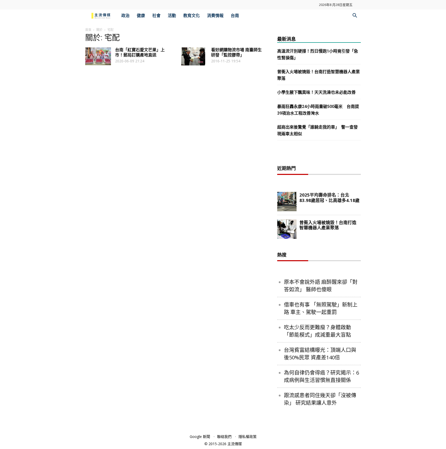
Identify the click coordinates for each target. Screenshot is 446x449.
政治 (125, 15)
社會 (156, 15)
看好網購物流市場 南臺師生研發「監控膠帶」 (236, 52)
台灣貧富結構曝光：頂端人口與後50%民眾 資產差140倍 (320, 353)
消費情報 (215, 15)
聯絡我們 (224, 436)
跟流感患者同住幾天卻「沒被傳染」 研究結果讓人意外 (320, 399)
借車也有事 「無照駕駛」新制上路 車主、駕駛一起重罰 (320, 308)
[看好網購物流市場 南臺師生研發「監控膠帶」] (193, 56)
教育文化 (191, 15)
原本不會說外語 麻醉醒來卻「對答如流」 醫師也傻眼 (320, 285)
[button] (354, 16)
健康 (141, 15)
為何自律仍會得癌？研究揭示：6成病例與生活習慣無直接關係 (321, 376)
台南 (235, 15)
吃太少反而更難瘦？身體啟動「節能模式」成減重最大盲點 (317, 331)
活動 (172, 15)
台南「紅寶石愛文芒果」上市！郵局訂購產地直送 (140, 52)
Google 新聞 (200, 436)
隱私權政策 (247, 436)
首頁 (88, 30)
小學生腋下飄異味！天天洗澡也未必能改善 (316, 92)
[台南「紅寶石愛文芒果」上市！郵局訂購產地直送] (98, 56)
